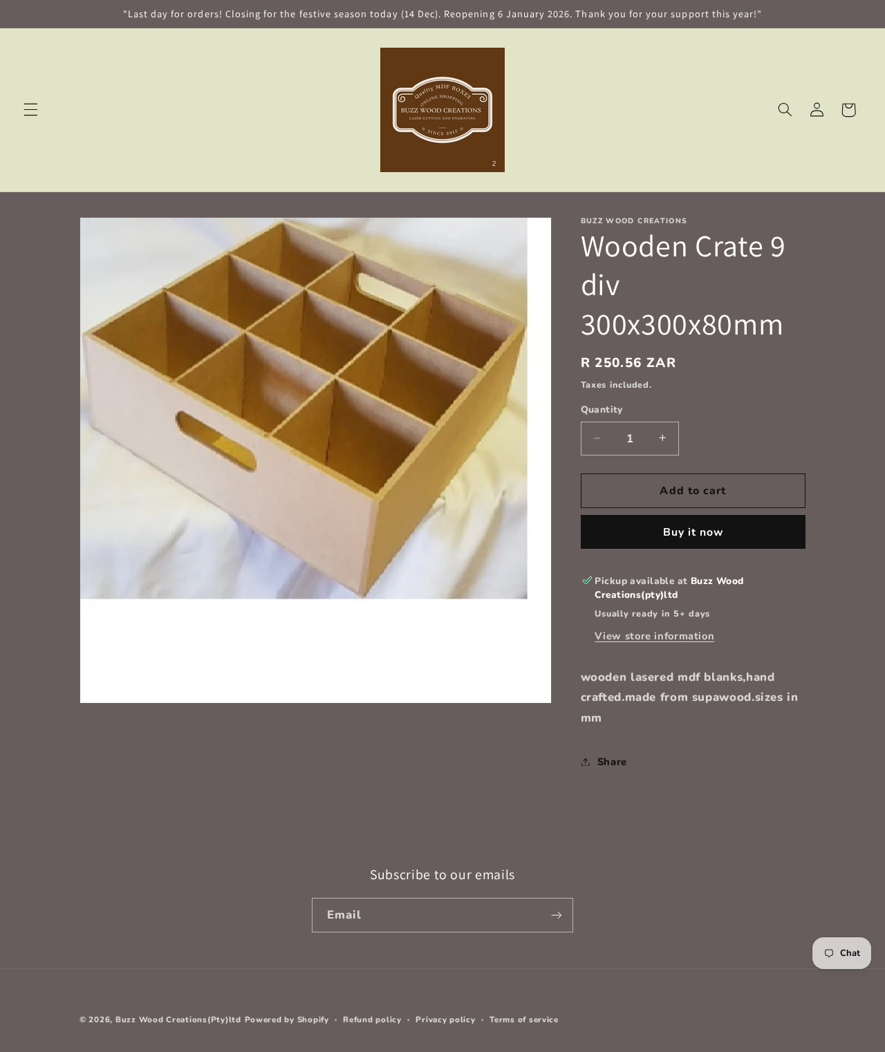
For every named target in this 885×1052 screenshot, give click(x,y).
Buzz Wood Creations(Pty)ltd (178, 1019)
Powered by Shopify (287, 1019)
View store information (654, 635)
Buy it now (693, 531)
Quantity (602, 409)
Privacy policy (445, 1019)
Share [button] (612, 761)
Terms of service (524, 1019)
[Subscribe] (556, 915)
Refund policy (372, 1019)
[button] (30, 110)
